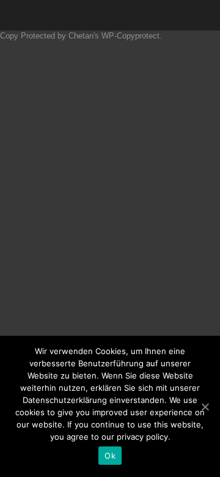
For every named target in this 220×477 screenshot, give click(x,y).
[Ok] (205, 407)
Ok (110, 455)
